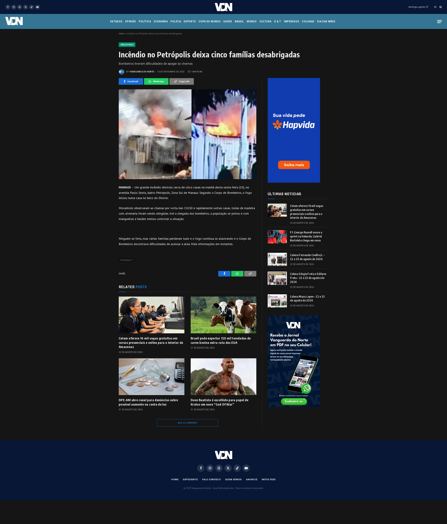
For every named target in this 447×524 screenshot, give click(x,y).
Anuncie (251, 479)
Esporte (190, 21)
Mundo (252, 21)
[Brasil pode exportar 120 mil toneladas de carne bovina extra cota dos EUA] (223, 315)
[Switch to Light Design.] (435, 7)
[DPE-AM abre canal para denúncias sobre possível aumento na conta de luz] (151, 376)
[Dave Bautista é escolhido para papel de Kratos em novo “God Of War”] (223, 376)
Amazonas (127, 44)
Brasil (239, 21)
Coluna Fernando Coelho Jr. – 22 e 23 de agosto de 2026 (307, 257)
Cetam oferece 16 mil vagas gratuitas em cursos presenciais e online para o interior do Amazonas (151, 342)
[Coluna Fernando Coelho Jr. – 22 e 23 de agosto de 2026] (277, 259)
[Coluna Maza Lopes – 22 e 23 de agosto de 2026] (277, 301)
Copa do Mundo (210, 21)
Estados (116, 21)
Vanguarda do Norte (142, 71)
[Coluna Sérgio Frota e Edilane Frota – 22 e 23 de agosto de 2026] (277, 278)
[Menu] (439, 21)
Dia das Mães (326, 21)
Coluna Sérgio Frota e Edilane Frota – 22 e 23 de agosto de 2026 (308, 278)
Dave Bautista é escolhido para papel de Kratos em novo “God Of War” (219, 402)
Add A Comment (187, 422)
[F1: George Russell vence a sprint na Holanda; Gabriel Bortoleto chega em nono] (277, 236)
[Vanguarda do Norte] (223, 7)
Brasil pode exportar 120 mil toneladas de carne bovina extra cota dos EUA (221, 340)
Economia (161, 21)
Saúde (227, 21)
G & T (277, 21)
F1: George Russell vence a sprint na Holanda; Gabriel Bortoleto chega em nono (306, 236)
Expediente (190, 479)
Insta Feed (269, 479)
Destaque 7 (126, 260)
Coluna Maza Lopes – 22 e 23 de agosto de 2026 (307, 298)
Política (145, 21)
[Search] (440, 7)
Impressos (291, 21)
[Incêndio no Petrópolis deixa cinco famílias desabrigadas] (187, 134)
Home (121, 33)
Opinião (130, 21)
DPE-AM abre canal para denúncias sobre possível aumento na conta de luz (148, 402)
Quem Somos (233, 479)
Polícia (175, 21)
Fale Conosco (211, 479)
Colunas (308, 21)
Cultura (265, 21)
